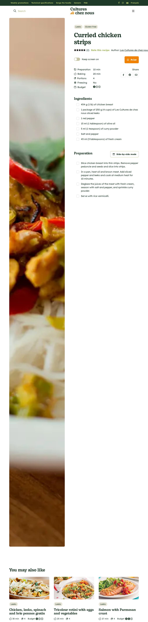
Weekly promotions (19, 3)
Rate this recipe (100, 50)
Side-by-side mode (126, 154)
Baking (81, 73)
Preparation (84, 69)
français (135, 3)
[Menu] (133, 11)
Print (133, 59)
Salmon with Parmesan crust (117, 611)
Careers (77, 3)
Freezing (82, 82)
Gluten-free (90, 26)
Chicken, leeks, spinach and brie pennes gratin (27, 611)
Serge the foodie (63, 3)
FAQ (85, 3)
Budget (81, 87)
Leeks (78, 26)
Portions (81, 78)
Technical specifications (42, 3)
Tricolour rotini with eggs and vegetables (74, 611)
